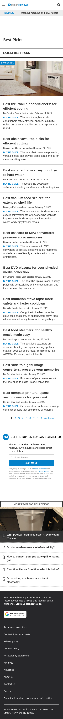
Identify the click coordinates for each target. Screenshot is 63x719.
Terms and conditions (15, 627)
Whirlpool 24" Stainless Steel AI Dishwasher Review (33, 536)
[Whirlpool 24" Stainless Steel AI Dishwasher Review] (31, 524)
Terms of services (40, 469)
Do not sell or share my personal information (28, 698)
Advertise (9, 669)
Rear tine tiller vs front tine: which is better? (33, 569)
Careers (8, 691)
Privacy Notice (43, 471)
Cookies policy (11, 648)
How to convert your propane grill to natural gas (33, 558)
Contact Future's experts (17, 634)
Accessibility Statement (16, 655)
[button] (3, 5)
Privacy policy (11, 641)
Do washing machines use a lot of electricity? (27, 580)
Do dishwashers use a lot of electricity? (31, 547)
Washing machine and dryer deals (39, 12)
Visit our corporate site (28, 603)
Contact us (9, 683)
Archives (49, 418)
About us (9, 676)
